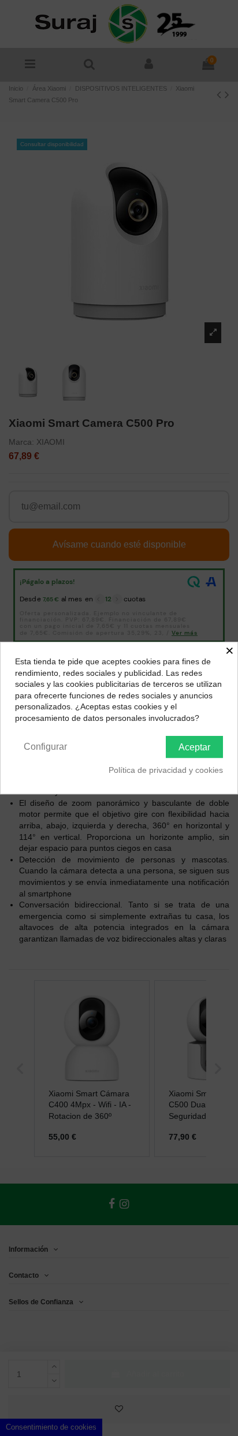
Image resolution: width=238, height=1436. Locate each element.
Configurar (45, 747)
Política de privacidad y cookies (166, 770)
